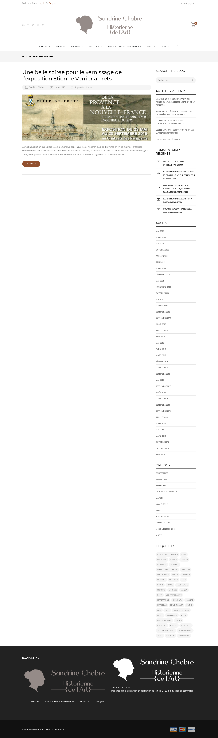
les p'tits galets (174, 595)
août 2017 (161, 392)
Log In (42, 3)
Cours (175, 575)
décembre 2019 (163, 311)
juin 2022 (160, 262)
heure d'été (182, 585)
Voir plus (31, 163)
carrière (174, 564)
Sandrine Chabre (37, 87)
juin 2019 (160, 336)
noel (167, 610)
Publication (162, 516)
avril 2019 (161, 349)
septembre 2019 (163, 318)
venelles (170, 636)
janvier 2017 (162, 398)
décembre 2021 (163, 274)
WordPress (39, 729)
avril (183, 554)
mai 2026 (160, 231)
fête (184, 580)
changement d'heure (167, 570)
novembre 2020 (163, 287)
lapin (159, 595)
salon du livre (185, 630)
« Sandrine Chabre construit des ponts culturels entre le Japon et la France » (175, 102)
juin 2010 (160, 454)
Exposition (80, 87)
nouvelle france (181, 610)
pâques (173, 625)
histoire (161, 590)
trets (160, 636)
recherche (186, 625)
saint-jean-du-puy (166, 630)
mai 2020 (160, 299)
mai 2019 (160, 342)
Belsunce (161, 559)
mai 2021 (160, 280)
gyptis (160, 585)
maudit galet (176, 605)
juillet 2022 (161, 256)
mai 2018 (160, 380)
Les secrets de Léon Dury (169, 139)
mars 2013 (161, 436)
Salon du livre (163, 522)
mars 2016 (161, 423)
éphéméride (184, 636)
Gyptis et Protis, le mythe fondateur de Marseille (179, 175)
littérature (163, 600)
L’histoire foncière (173, 165)
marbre (189, 600)
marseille (162, 605)
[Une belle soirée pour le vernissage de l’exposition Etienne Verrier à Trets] (86, 118)
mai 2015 (160, 429)
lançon (183, 590)
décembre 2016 (163, 405)
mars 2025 (161, 237)
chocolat (185, 570)
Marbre (159, 498)
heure (170, 585)
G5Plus (61, 729)
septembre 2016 (163, 411)
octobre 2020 (162, 293)
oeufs (160, 615)
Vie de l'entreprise (165, 529)
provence (162, 625)
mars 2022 (161, 268)
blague (173, 559)
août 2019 (161, 324)
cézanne (186, 575)
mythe (189, 605)
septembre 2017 (163, 386)
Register (53, 3)
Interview (161, 485)
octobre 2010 (162, 448)
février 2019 (162, 361)
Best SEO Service (171, 161)
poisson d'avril (164, 620)
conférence (163, 575)
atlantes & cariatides (167, 554)
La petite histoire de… (167, 491)
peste (183, 615)
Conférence (162, 473)
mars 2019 (161, 355)
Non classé (162, 504)
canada (184, 559)
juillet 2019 (161, 330)
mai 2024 (160, 243)
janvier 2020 (162, 305)
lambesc (173, 590)
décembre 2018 (163, 373)
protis (178, 620)
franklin (173, 580)
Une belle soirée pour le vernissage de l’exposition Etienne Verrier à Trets (72, 75)
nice (159, 610)
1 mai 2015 (60, 87)
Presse (89, 87)
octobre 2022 (162, 249)
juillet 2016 (161, 417)
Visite (159, 535)
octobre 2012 (162, 442)
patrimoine (172, 615)
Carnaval (162, 564)
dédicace (161, 580)
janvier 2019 (162, 367)
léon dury (177, 600)
